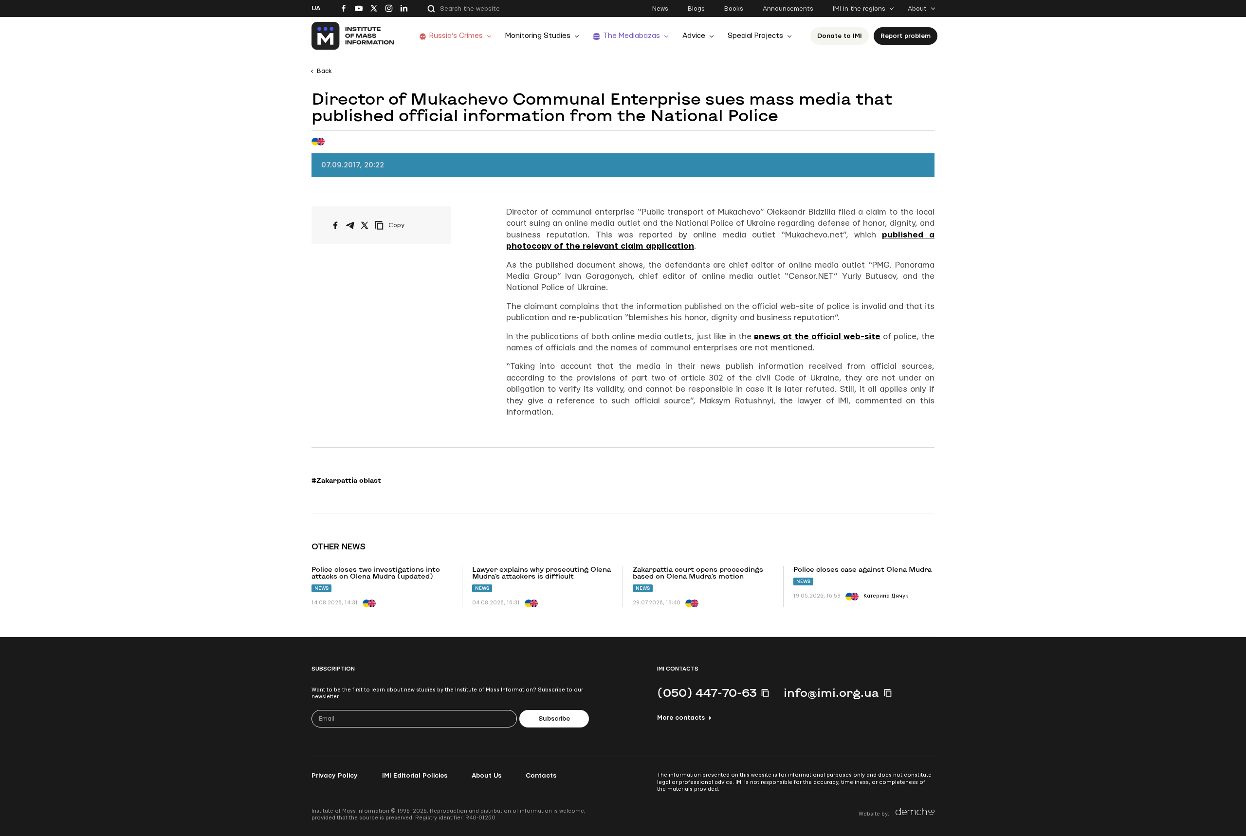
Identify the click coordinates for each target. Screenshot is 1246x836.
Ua (316, 8)
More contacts (681, 717)
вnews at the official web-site (817, 336)
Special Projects (755, 35)
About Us (486, 775)
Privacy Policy (335, 775)
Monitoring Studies (537, 35)
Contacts (541, 775)
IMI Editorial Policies (414, 775)
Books (733, 8)
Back (324, 71)
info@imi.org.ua (831, 692)
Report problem (905, 36)
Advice (693, 35)
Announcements (788, 8)
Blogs (696, 8)
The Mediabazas (631, 35)
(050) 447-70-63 (706, 692)
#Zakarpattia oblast (346, 480)
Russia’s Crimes (456, 35)
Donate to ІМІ (839, 36)
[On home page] (353, 36)
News (660, 8)
